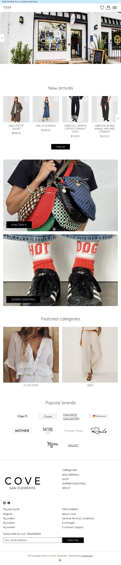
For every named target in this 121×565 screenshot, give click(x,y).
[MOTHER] (22, 431)
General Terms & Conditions (78, 518)
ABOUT (66, 488)
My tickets (9, 522)
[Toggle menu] (115, 8)
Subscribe (73, 540)
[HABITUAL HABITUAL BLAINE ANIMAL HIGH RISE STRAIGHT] (105, 109)
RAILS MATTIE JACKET (16, 127)
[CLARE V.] (22, 416)
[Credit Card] (60, 560)
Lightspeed (87, 555)
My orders (9, 518)
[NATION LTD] (48, 431)
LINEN (90, 385)
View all (60, 146)
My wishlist (9, 527)
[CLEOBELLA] (48, 416)
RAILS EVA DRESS (46, 125)
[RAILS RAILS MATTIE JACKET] (16, 109)
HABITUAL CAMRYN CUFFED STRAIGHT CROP (75, 128)
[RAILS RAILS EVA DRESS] (46, 109)
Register (8, 514)
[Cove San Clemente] (7, 7)
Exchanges (68, 522)
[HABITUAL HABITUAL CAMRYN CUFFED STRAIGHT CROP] (75, 109)
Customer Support (73, 527)
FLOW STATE (31, 385)
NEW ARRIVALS (70, 474)
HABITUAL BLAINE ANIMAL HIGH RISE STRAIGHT (105, 128)
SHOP (65, 479)
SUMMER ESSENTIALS (74, 483)
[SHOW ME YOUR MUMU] (52, 445)
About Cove (69, 514)
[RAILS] (99, 431)
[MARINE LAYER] (99, 416)
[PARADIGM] (73, 431)
